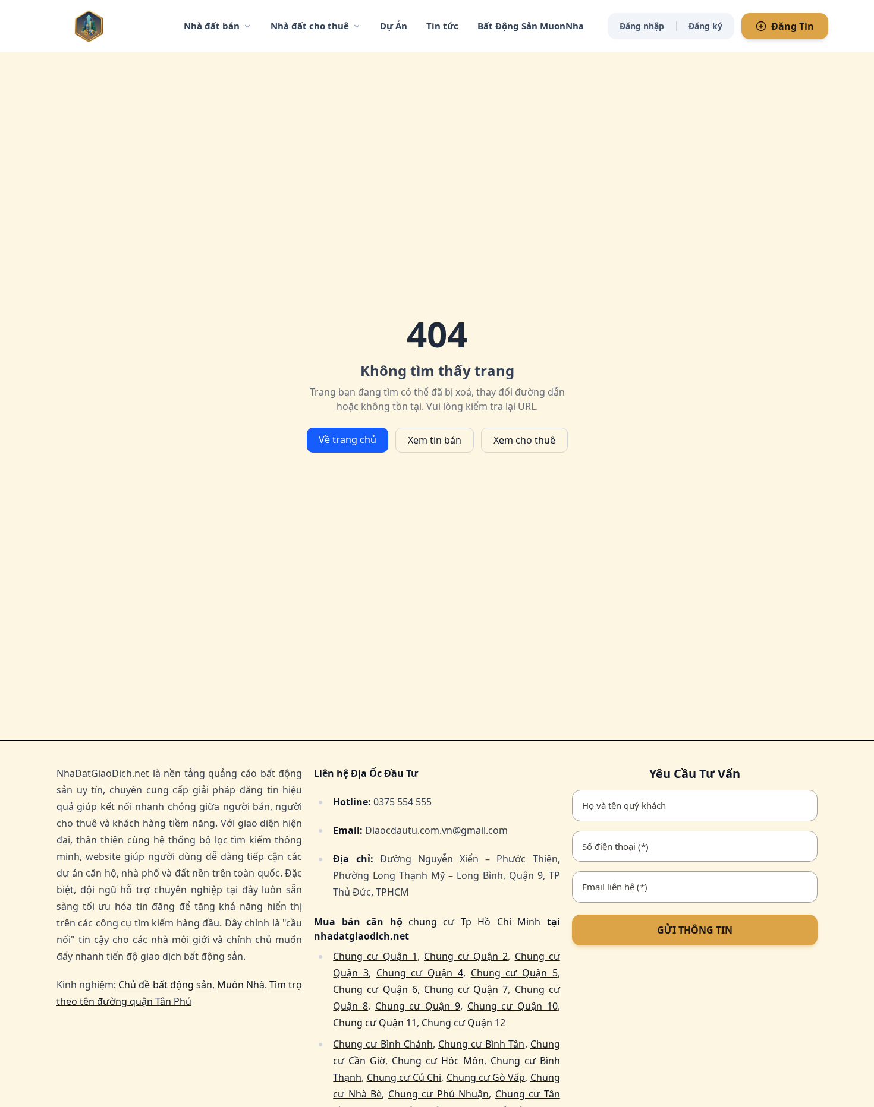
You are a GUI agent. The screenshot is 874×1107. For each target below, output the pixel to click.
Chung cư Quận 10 (512, 1006)
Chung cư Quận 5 (514, 972)
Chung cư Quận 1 (375, 956)
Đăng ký (705, 25)
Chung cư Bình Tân (481, 1044)
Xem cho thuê (524, 440)
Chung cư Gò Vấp (486, 1077)
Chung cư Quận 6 (375, 989)
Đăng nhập (642, 25)
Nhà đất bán (212, 25)
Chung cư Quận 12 (463, 1022)
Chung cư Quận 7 (466, 989)
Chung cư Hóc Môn (438, 1060)
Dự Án (393, 25)
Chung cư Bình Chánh (383, 1044)
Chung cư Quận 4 (419, 972)
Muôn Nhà (241, 984)
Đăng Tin (792, 26)
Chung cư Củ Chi (404, 1077)
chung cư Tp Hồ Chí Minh (474, 921)
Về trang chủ (347, 439)
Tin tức (442, 25)
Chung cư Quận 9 (417, 1006)
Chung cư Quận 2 (466, 956)
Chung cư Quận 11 (375, 1022)
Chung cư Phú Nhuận (438, 1093)
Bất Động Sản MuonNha (530, 25)
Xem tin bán (434, 440)
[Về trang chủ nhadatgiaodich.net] (112, 26)
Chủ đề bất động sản (165, 984)
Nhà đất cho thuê (310, 25)
